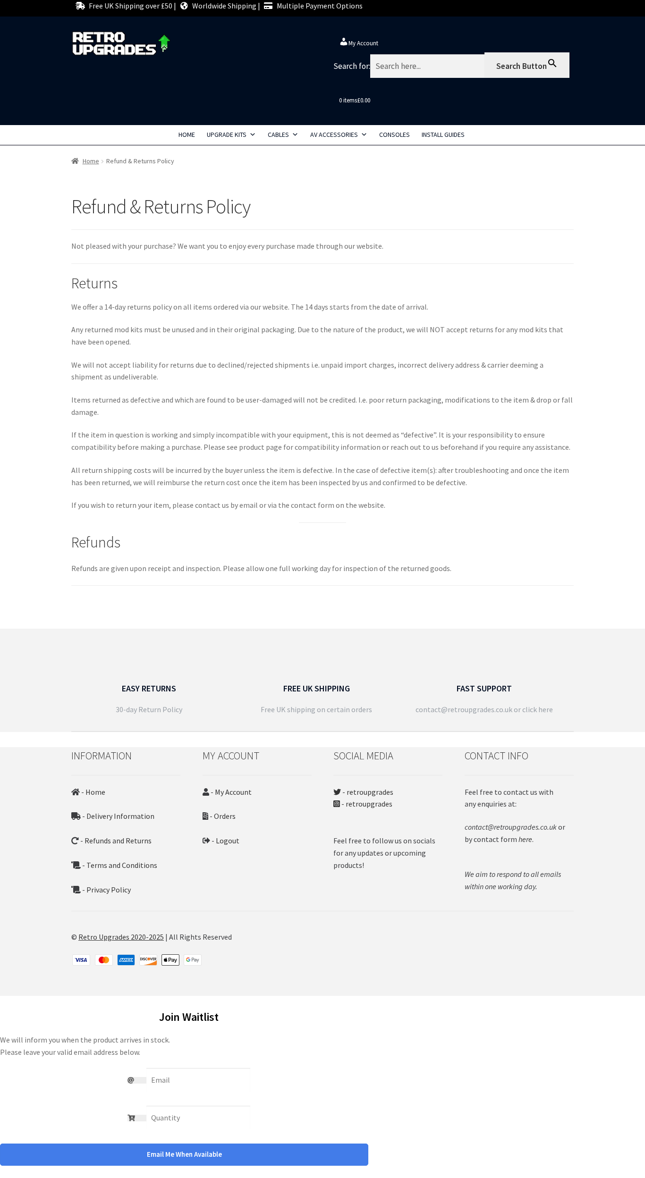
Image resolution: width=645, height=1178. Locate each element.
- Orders (222, 816)
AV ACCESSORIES (334, 134)
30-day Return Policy (149, 709)
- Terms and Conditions (119, 865)
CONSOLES (394, 134)
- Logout (224, 840)
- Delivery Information (117, 816)
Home (91, 161)
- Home (92, 792)
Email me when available (184, 1154)
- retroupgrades (367, 792)
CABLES (278, 134)
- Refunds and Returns (115, 840)
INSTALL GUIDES (443, 134)
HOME (186, 134)
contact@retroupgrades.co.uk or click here (484, 709)
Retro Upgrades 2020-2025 (121, 937)
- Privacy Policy (106, 889)
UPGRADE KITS (226, 134)
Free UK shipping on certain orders (316, 709)
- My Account (230, 792)
